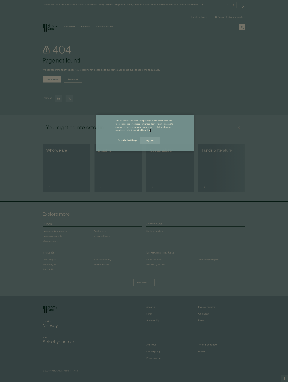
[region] (145, 133)
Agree (150, 140)
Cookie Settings (127, 140)
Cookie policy (143, 130)
